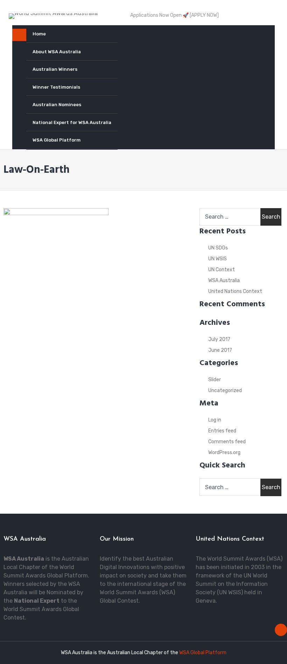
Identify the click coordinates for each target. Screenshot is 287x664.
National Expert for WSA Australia (72, 122)
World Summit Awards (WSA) (244, 558)
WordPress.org (224, 453)
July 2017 (219, 339)
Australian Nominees (57, 104)
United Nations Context (235, 291)
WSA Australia (224, 280)
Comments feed (227, 442)
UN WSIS (217, 259)
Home (39, 33)
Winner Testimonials (56, 87)
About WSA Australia (57, 51)
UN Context (221, 270)
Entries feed (222, 431)
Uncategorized (225, 390)
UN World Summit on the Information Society (232, 584)
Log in (214, 420)
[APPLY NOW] (204, 15)
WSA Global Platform (56, 140)
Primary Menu (19, 36)
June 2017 (220, 350)
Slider (214, 380)
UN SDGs (218, 248)
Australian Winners (55, 69)
